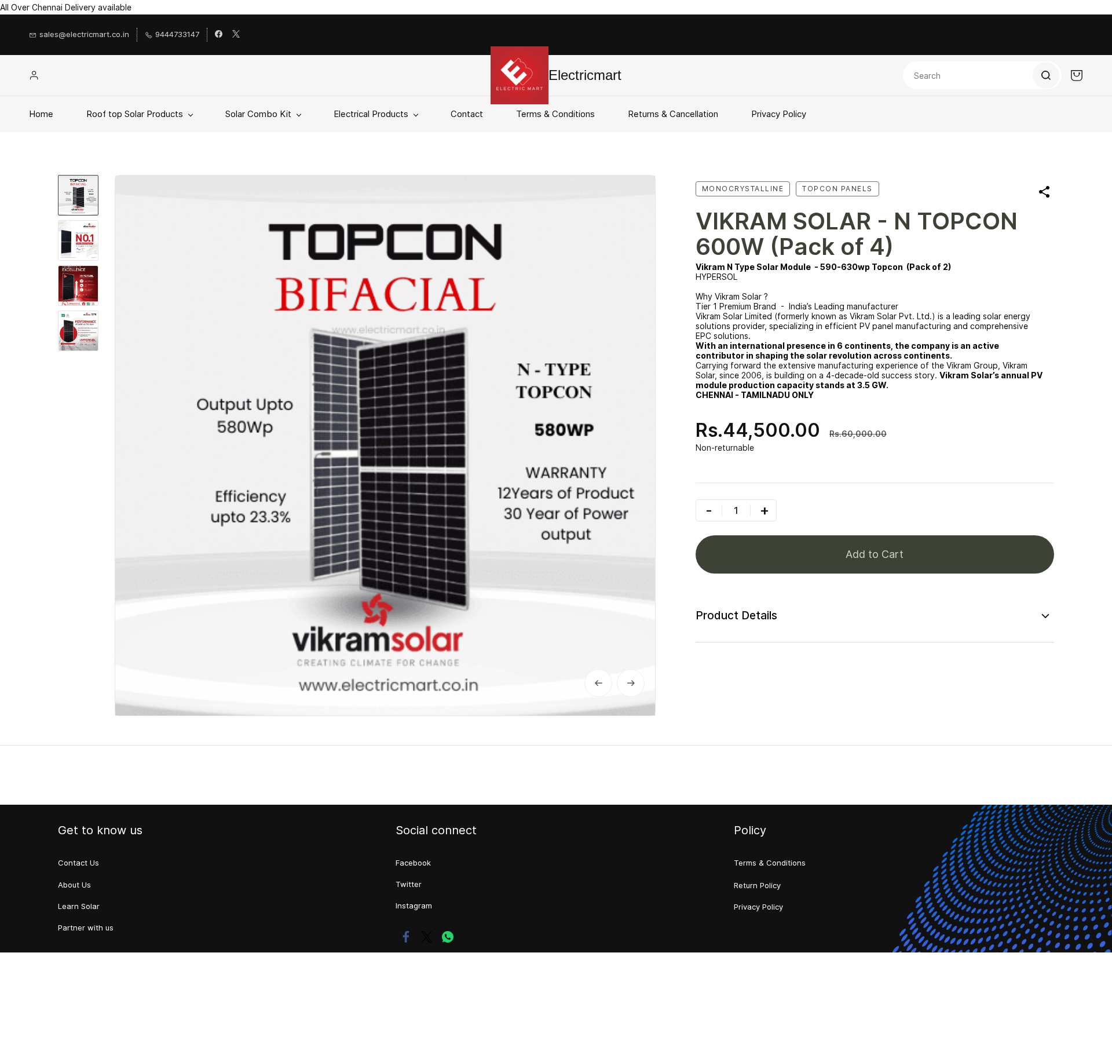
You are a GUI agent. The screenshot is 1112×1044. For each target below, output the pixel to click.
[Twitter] (427, 937)
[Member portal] (34, 75)
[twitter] (236, 34)
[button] (78, 863)
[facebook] (218, 34)
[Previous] (598, 683)
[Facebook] (406, 937)
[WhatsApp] (447, 937)
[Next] (631, 683)
